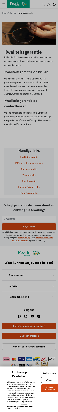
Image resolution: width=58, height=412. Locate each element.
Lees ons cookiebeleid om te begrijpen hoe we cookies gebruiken (20, 406)
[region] (29, 389)
